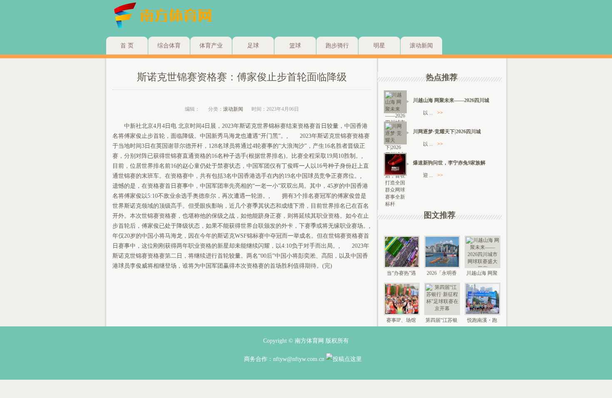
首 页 (127, 45)
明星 (379, 45)
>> (440, 113)
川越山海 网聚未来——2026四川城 (451, 100)
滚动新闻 (421, 45)
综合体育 (169, 45)
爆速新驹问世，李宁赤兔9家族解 (449, 163)
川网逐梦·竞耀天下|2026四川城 (447, 131)
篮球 (295, 45)
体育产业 (211, 45)
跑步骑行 (337, 45)
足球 (253, 45)
